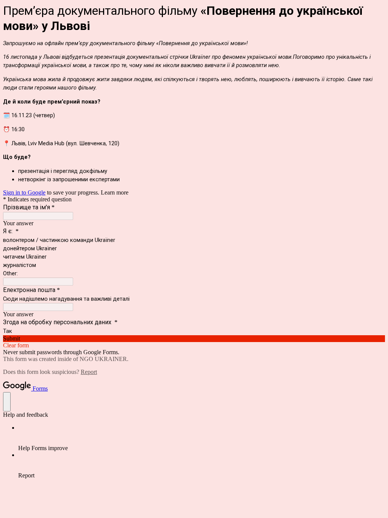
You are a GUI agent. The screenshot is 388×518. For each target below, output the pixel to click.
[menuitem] (201, 438)
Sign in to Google (24, 192)
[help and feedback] (7, 401)
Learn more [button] (114, 192)
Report (89, 372)
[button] (194, 338)
